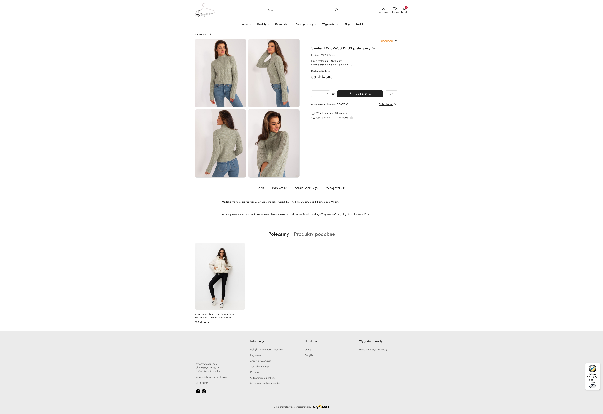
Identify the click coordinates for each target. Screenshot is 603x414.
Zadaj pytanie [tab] (335, 188)
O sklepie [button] (311, 341)
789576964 (202, 382)
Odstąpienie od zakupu (262, 378)
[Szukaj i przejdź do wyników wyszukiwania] (336, 10)
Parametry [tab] (279, 188)
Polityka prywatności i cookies (266, 349)
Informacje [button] (257, 341)
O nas (308, 349)
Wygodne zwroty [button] (370, 341)
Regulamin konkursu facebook (266, 383)
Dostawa (254, 372)
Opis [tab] (261, 188)
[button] (263, 24)
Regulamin (255, 355)
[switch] (592, 386)
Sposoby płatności (260, 366)
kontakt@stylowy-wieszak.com (211, 377)
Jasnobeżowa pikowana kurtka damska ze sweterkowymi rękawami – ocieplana (214, 315)
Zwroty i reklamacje (260, 361)
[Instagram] (204, 391)
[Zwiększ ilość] (327, 94)
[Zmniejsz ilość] (313, 94)
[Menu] (598, 365)
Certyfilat (309, 355)
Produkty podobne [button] (314, 234)
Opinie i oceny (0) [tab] (306, 188)
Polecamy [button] (278, 234)
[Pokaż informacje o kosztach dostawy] (351, 118)
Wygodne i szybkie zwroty (373, 349)
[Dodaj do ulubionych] (391, 93)
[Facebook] (198, 391)
